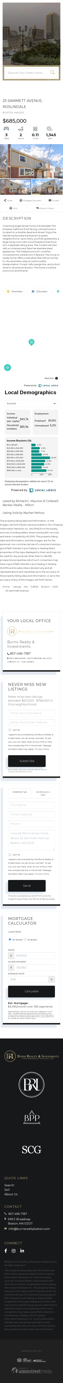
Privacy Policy (42, 749)
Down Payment (17, 961)
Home (6, 586)
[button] (52, 73)
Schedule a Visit (43, 793)
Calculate (31, 991)
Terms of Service (41, 899)
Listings (17, 586)
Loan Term (14, 931)
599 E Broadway (20, 1221)
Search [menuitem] (9, 1185)
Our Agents (28, 662)
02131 (55, 586)
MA (25, 586)
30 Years (17, 939)
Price (11, 950)
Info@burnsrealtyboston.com (29, 1229)
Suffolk (34, 586)
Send (27, 885)
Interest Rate (16, 973)
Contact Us (13, 662)
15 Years (32, 939)
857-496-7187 (20, 654)
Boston (45, 586)
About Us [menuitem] (11, 1194)
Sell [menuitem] (7, 1189)
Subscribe (27, 761)
